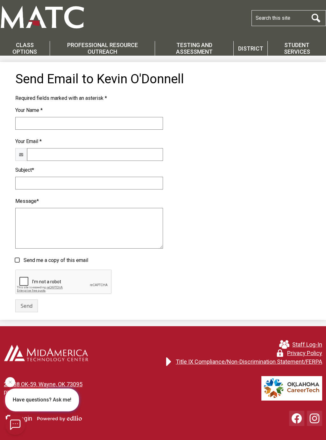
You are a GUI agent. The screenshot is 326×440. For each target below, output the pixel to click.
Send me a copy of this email (55, 260)
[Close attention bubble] (10, 381)
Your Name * (29, 110)
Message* (27, 201)
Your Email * (28, 141)
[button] (25, 48)
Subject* (24, 170)
